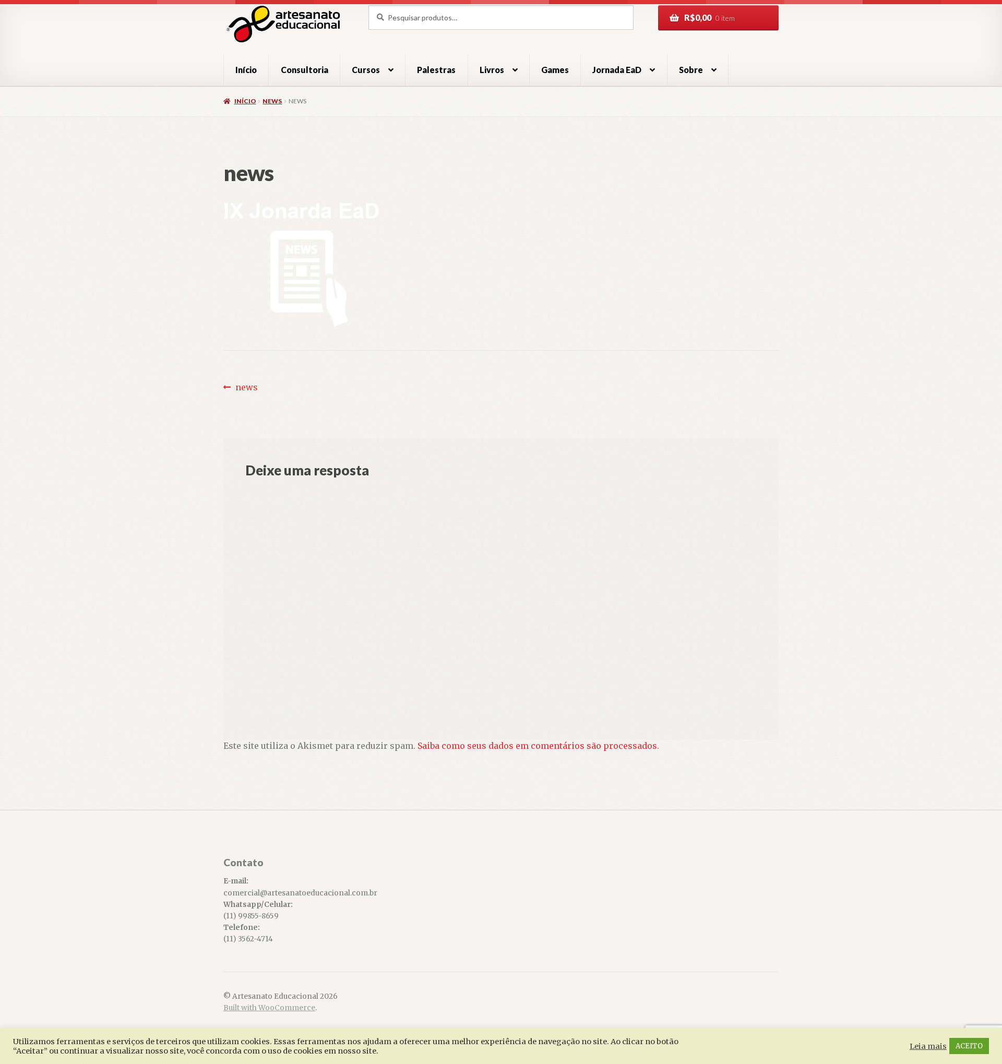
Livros (492, 70)
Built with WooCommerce (269, 1007)
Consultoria (304, 70)
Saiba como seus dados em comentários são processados (537, 745)
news (272, 101)
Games (555, 70)
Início (246, 70)
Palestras (436, 70)
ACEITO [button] (969, 1046)
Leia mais (928, 1046)
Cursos (366, 70)
